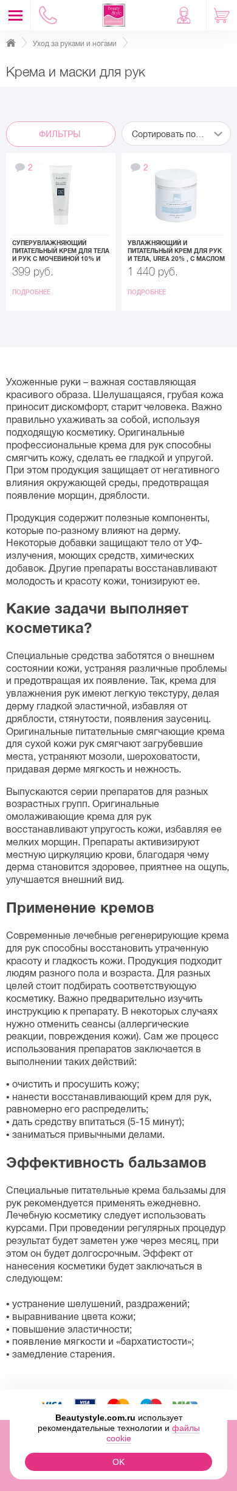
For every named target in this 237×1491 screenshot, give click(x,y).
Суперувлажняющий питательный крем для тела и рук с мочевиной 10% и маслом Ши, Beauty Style (60, 251)
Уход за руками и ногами (75, 43)
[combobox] (176, 133)
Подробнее (32, 292)
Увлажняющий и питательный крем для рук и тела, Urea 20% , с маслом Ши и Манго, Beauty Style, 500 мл (176, 251)
